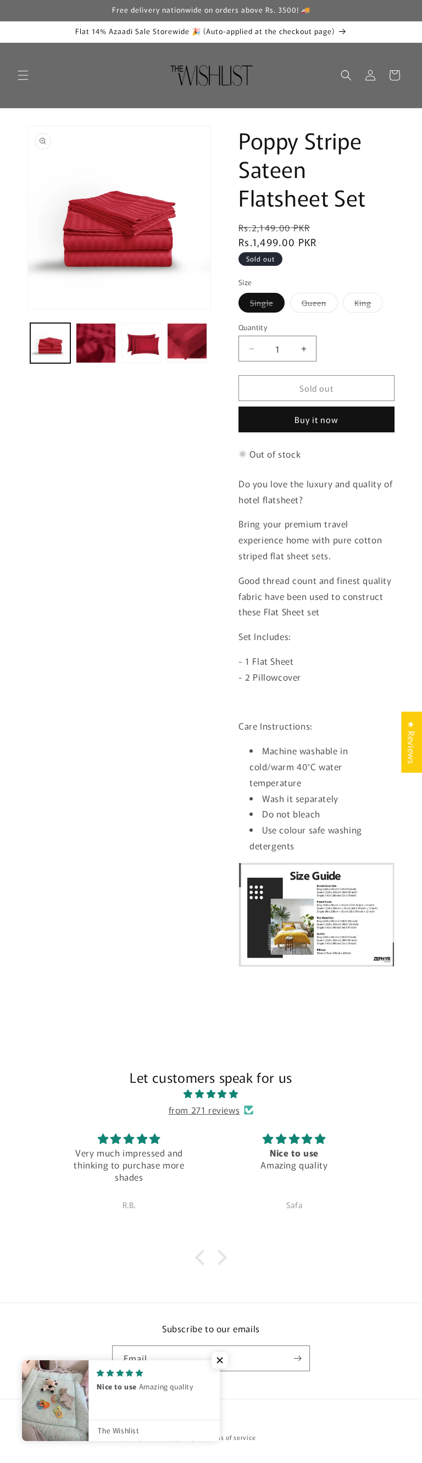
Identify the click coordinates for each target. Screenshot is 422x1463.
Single (267, 305)
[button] (23, 75)
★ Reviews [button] (411, 742)
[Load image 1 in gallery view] (50, 343)
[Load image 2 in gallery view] (96, 343)
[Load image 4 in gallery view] (187, 343)
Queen (320, 305)
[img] (211, 1094)
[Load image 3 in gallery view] (141, 343)
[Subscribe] (297, 1358)
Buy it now (316, 419)
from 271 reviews (204, 1109)
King (368, 305)
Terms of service (231, 1437)
